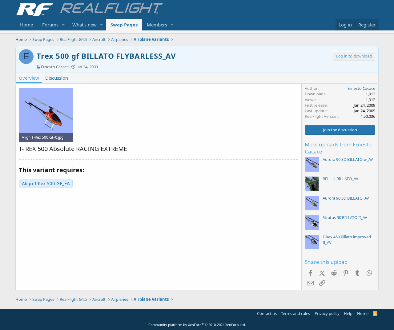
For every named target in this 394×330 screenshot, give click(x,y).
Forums (50, 25)
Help (348, 313)
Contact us (267, 313)
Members (157, 25)
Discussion (56, 78)
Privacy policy (327, 313)
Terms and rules (295, 313)
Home (26, 25)
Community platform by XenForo (197, 324)
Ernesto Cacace (55, 67)
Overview (29, 78)
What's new (84, 25)
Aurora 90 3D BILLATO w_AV (348, 159)
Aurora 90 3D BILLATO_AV (346, 198)
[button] (63, 24)
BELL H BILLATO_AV (340, 178)
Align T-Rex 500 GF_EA (46, 183)
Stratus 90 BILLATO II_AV (345, 217)
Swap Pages (124, 25)
